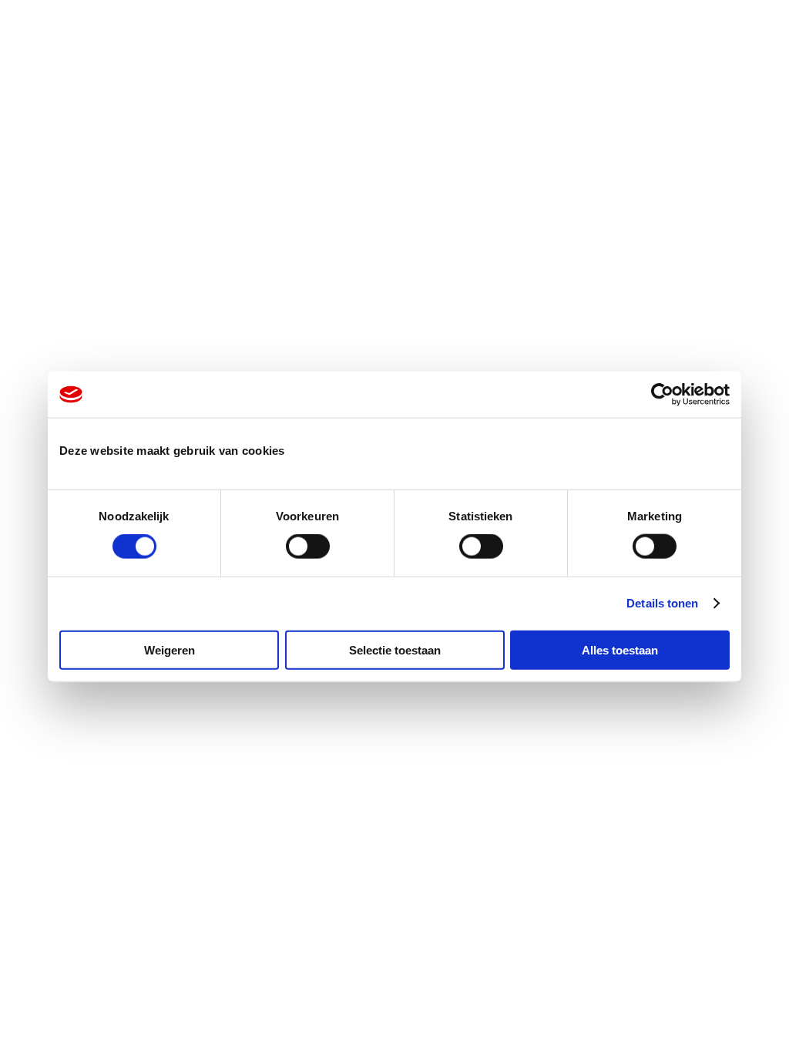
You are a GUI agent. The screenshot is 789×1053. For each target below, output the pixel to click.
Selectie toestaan (395, 649)
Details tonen (662, 603)
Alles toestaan (620, 649)
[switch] (308, 546)
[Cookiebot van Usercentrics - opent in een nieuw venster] (662, 394)
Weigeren (169, 649)
